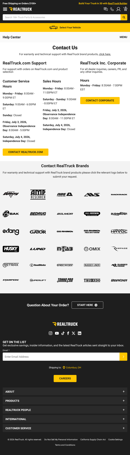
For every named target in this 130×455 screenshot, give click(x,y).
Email (6, 350)
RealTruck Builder (117, 3)
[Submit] (123, 357)
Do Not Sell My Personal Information (61, 439)
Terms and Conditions (65, 445)
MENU (123, 37)
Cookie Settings (115, 439)
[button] (65, 391)
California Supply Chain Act (93, 439)
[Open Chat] (106, 9)
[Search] (124, 17)
